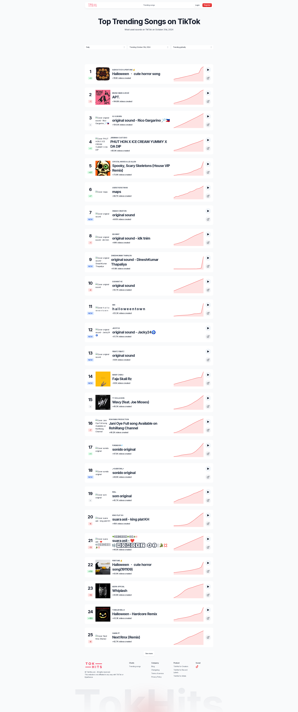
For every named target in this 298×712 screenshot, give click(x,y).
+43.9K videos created (122, 573)
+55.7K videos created (122, 290)
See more (149, 653)
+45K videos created (121, 523)
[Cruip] (91, 5)
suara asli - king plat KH (130, 519)
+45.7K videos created (122, 500)
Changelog (155, 670)
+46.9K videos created (122, 477)
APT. (116, 97)
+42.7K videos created (122, 641)
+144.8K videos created (122, 101)
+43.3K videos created (122, 618)
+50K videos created (121, 360)
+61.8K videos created (120, 268)
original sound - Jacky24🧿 (134, 332)
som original (122, 496)
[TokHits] (94, 665)
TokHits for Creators (181, 666)
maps (116, 192)
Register (207, 5)
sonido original (123, 449)
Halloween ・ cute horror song (136, 74)
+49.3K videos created (122, 406)
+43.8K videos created (122, 595)
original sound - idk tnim (131, 238)
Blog (153, 666)
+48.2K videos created (118, 432)
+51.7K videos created (121, 336)
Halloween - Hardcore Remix (134, 614)
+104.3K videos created (122, 125)
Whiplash (119, 590)
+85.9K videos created (120, 150)
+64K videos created (121, 242)
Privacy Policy (156, 677)
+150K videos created (121, 78)
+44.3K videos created (121, 549)
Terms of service (157, 673)
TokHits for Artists (180, 676)
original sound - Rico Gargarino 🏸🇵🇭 (141, 120)
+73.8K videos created (122, 174)
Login (197, 5)
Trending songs (149, 5)
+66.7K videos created (121, 196)
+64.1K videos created (121, 219)
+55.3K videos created (122, 313)
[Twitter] (197, 666)
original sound (123, 215)
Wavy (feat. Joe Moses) (130, 402)
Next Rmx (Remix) (126, 637)
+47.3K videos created (121, 454)
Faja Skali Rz (122, 379)
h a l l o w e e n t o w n (128, 309)
